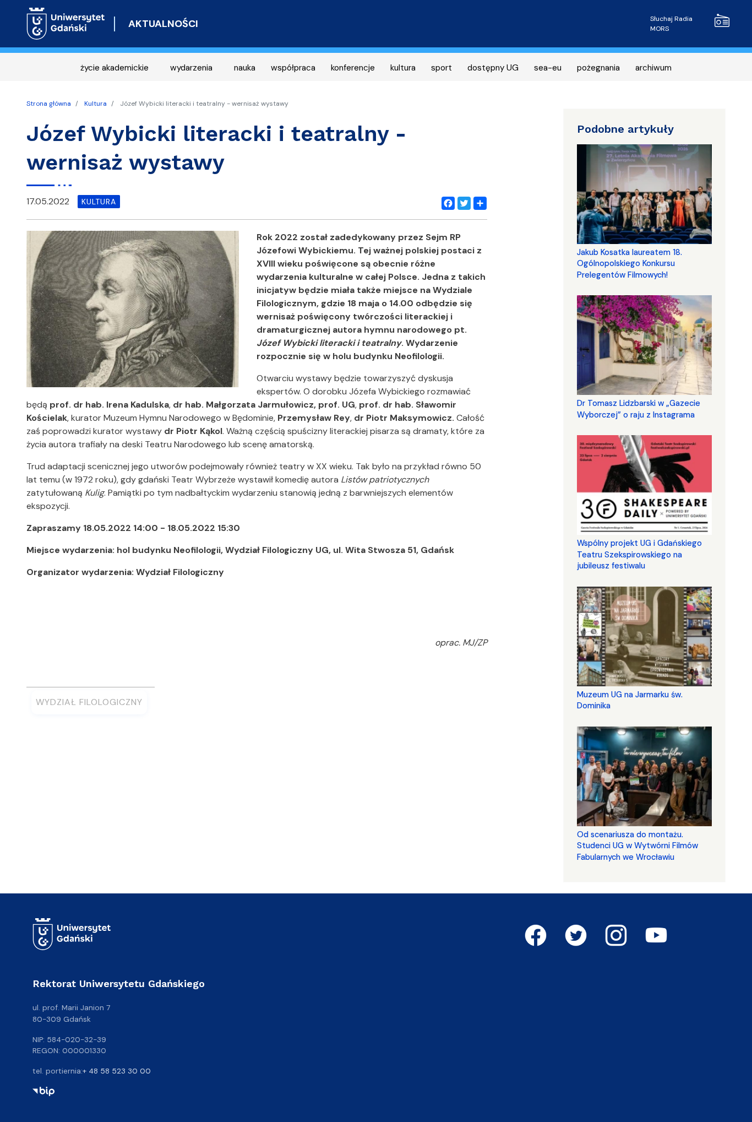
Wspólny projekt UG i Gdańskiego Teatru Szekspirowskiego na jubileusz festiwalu (639, 554)
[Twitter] (461, 201)
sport (441, 67)
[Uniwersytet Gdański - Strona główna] (65, 23)
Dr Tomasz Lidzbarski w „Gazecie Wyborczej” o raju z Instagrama (638, 409)
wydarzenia (191, 67)
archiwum (653, 67)
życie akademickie (114, 67)
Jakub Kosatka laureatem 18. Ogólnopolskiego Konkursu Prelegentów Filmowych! (629, 263)
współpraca (293, 67)
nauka (244, 67)
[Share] (477, 201)
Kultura (95, 103)
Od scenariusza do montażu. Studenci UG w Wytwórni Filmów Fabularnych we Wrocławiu (637, 846)
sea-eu (548, 67)
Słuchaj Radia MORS (671, 23)
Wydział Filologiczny (89, 702)
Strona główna (48, 103)
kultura (403, 67)
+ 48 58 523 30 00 (117, 1071)
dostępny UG (493, 67)
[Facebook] (446, 201)
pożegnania (598, 67)
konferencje (353, 67)
